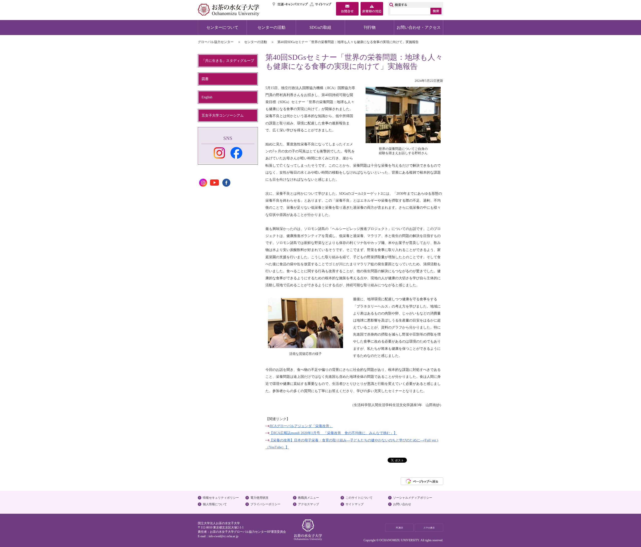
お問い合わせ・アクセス (419, 27)
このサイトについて (359, 497)
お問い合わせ (402, 504)
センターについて (222, 27)
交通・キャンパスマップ (290, 4)
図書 (205, 79)
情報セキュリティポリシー (221, 497)
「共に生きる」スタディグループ (228, 61)
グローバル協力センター (216, 42)
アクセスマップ (308, 504)
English (207, 97)
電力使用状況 (259, 497)
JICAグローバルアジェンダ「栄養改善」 (301, 426)
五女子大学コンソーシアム (223, 115)
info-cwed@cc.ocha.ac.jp (223, 536)
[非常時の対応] (372, 9)
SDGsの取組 (320, 27)
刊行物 (370, 27)
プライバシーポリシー (265, 504)
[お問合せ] (347, 9)
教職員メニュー (308, 497)
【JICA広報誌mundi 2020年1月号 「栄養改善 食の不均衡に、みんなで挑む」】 (333, 433)
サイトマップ (320, 4)
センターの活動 (271, 27)
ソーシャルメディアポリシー (412, 497)
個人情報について (215, 504)
